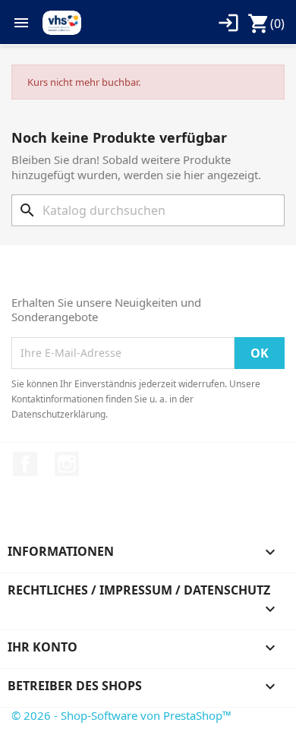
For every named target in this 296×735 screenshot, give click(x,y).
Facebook (25, 464)
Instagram (67, 464)
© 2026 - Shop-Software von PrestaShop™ (121, 715)
